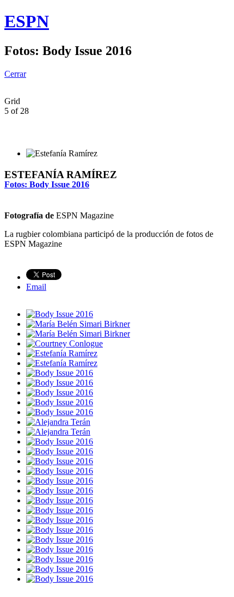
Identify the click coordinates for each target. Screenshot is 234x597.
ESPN (26, 21)
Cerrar (15, 73)
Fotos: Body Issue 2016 (46, 184)
